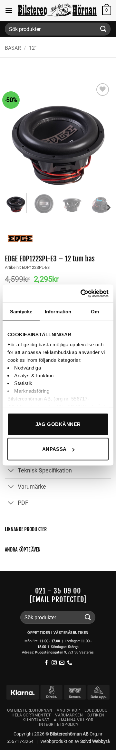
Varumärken (69, 715)
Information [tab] (58, 311)
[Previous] (15, 135)
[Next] (101, 135)
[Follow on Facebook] (46, 663)
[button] (9, 10)
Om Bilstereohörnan (30, 710)
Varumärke (32, 486)
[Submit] (103, 29)
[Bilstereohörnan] (57, 10)
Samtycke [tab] (21, 311)
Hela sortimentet (31, 715)
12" (32, 48)
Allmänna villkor (73, 720)
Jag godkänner (58, 424)
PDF (23, 503)
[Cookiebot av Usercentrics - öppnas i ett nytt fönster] (82, 293)
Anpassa (54, 449)
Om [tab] (95, 311)
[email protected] (58, 599)
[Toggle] (11, 471)
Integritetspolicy (58, 724)
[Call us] (69, 663)
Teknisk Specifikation (45, 470)
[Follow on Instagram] (54, 663)
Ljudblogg (96, 710)
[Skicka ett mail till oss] (61, 663)
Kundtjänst (36, 720)
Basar (13, 48)
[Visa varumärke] (20, 238)
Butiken (95, 715)
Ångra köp (68, 710)
